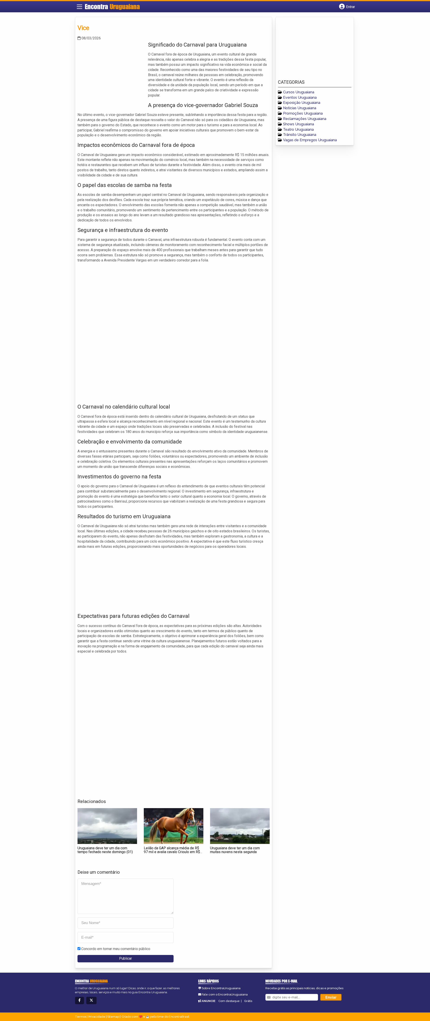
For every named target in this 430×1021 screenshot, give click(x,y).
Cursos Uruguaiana (298, 92)
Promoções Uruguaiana (303, 113)
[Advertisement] (111, 72)
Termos (80, 1016)
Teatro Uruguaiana (298, 129)
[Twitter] (91, 1000)
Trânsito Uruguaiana (299, 135)
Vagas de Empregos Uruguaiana (310, 140)
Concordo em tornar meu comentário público (115, 949)
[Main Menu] (79, 6)
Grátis (248, 1001)
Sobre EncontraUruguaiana (221, 988)
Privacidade (96, 1016)
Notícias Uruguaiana (299, 108)
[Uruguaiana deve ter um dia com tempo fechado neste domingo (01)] (107, 826)
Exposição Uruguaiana (301, 103)
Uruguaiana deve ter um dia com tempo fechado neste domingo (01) (105, 850)
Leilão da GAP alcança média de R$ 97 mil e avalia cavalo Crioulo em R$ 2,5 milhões (172, 852)
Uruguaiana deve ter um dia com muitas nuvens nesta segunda (235, 850)
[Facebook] (79, 1000)
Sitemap (113, 1016)
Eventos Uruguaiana (300, 97)
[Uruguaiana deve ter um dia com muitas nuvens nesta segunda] (240, 826)
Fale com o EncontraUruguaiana (225, 994)
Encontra (112, 6)
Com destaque (229, 1001)
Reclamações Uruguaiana (304, 119)
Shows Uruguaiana (298, 124)
